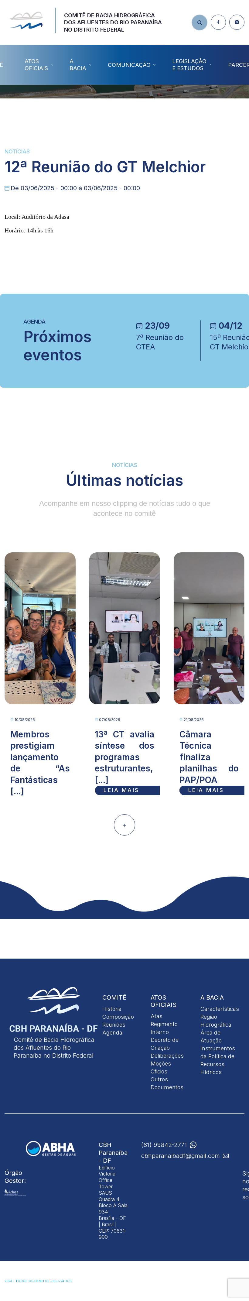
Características (219, 1009)
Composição (118, 1017)
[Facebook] (218, 22)
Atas (156, 1016)
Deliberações (167, 1055)
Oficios (159, 1071)
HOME (65, 101)
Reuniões (113, 1024)
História (111, 1009)
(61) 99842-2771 (164, 1144)
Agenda (112, 1032)
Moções (161, 1063)
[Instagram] (236, 22)
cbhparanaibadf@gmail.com (180, 1155)
